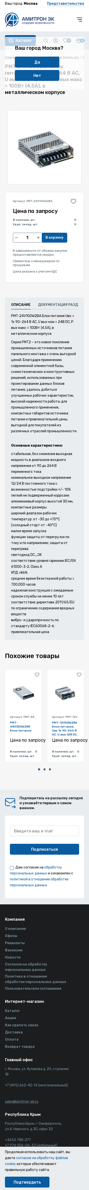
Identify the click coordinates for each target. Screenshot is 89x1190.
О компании (15, 929)
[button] (39, 769)
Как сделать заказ (21, 1025)
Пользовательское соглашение (33, 988)
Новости (13, 957)
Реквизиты (15, 943)
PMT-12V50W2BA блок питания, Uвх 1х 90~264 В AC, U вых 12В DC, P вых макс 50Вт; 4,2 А (65, 728)
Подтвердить (27, 1182)
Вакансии (13, 950)
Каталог (12, 1011)
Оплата (12, 1039)
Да (37, 62)
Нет (37, 75)
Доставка (14, 1032)
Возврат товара (20, 1047)
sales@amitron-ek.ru (21, 1101)
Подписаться (44, 849)
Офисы (11, 936)
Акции (10, 1018)
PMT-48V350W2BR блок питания (20, 726)
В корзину (54, 237)
